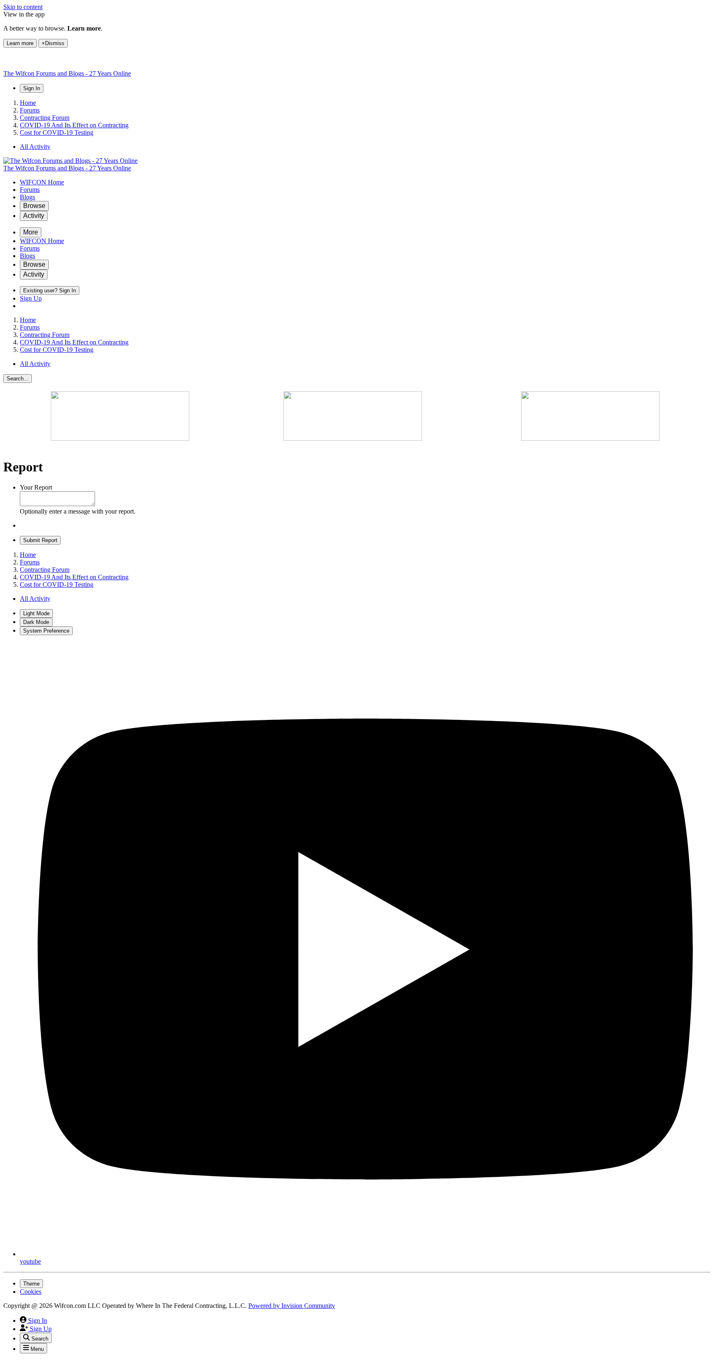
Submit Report (40, 540)
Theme (31, 1284)
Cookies (30, 1291)
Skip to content (23, 6)
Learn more (20, 43)
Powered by (291, 1305)
